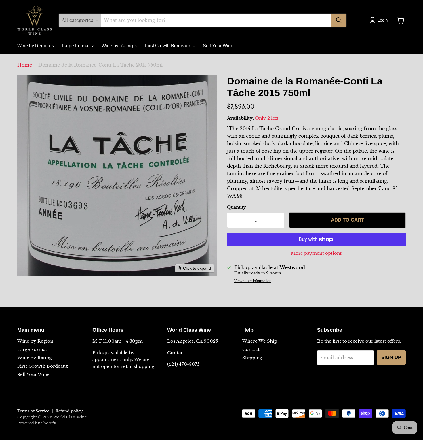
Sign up (391, 357)
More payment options (316, 253)
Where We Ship (259, 341)
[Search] (338, 20)
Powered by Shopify (36, 423)
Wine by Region (34, 45)
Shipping (252, 357)
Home (24, 64)
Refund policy (69, 411)
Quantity (236, 207)
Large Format (76, 45)
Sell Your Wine (218, 45)
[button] (379, 20)
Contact (251, 349)
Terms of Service (33, 411)
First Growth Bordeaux (168, 45)
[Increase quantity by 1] (277, 220)
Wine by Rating (118, 45)
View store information (252, 281)
